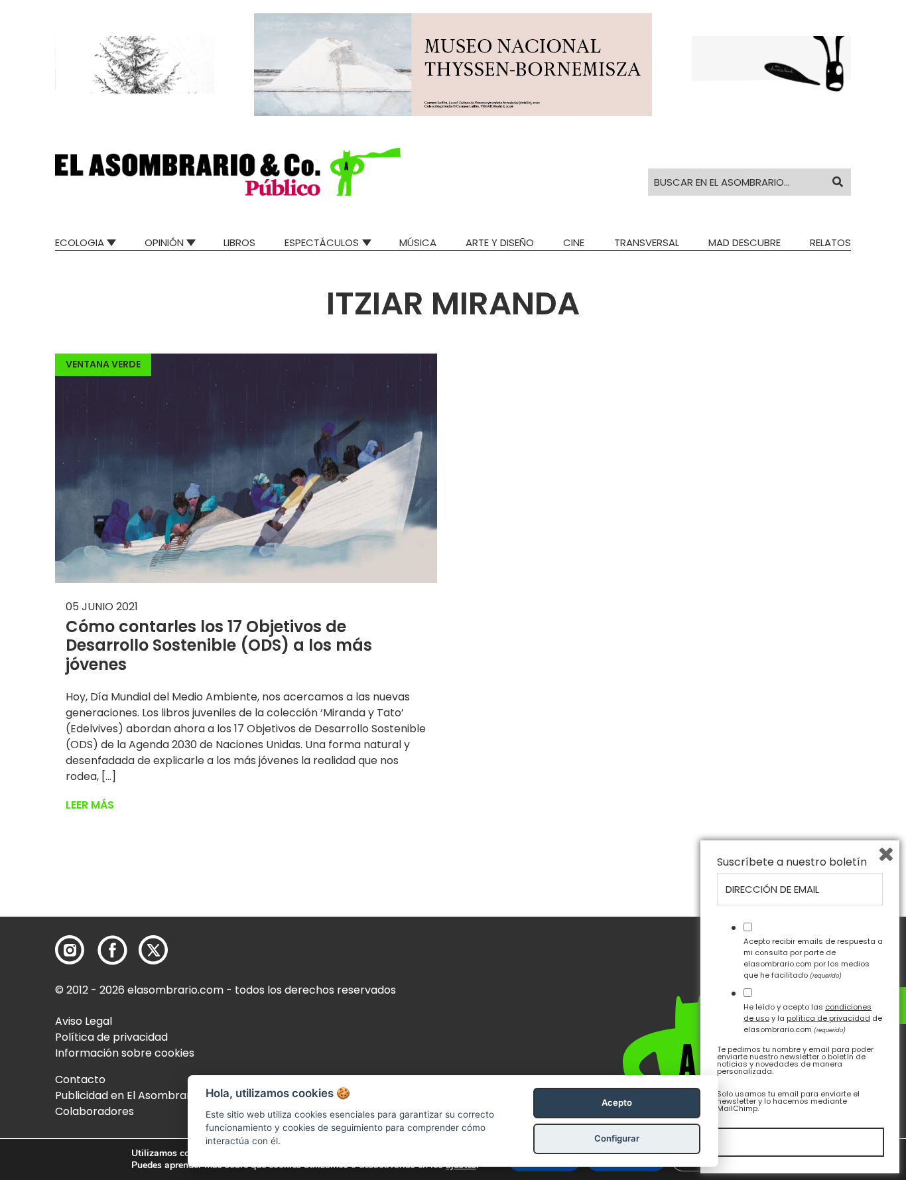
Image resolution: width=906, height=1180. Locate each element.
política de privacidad (828, 1018)
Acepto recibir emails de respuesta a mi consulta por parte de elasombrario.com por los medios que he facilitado (813, 958)
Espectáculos (322, 242)
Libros (239, 242)
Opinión (164, 242)
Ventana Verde (103, 364)
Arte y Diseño (500, 242)
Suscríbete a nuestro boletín (792, 862)
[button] (228, 172)
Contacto (80, 1079)
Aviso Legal (83, 1021)
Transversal (646, 242)
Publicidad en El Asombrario (127, 1095)
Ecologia (79, 242)
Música (417, 242)
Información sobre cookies (124, 1053)
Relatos (830, 242)
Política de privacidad (111, 1037)
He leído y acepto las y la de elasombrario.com (813, 1018)
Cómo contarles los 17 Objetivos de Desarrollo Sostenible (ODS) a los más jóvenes (219, 646)
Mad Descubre (744, 242)
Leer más (90, 805)
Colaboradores (94, 1111)
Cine (573, 242)
